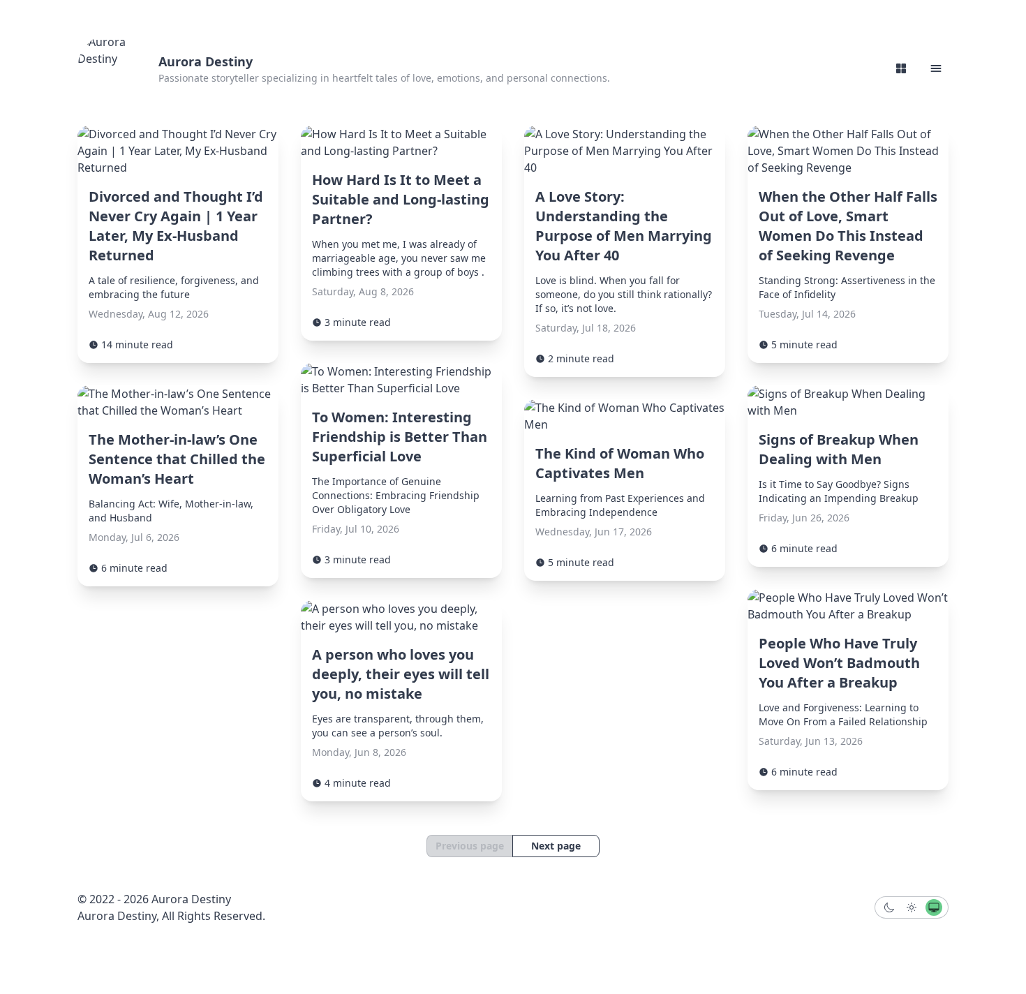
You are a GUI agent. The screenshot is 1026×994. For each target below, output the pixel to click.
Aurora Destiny (205, 61)
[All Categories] (901, 68)
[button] (936, 68)
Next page (556, 845)
